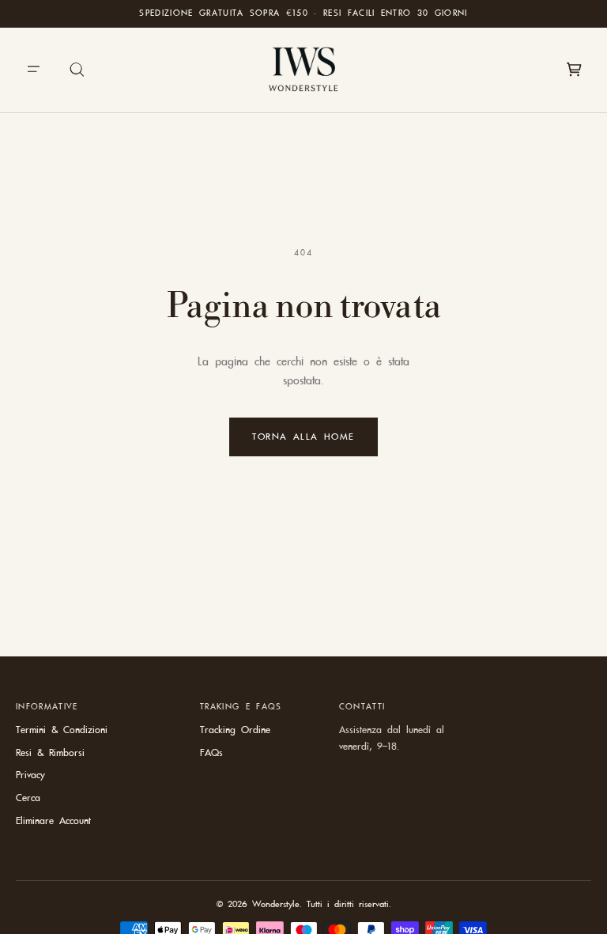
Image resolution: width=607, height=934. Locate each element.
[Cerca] (77, 69)
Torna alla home (303, 436)
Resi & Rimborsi (50, 753)
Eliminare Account (53, 821)
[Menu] (33, 69)
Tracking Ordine (235, 730)
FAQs (211, 753)
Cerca (28, 798)
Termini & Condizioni (61, 730)
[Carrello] (573, 69)
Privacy (30, 775)
